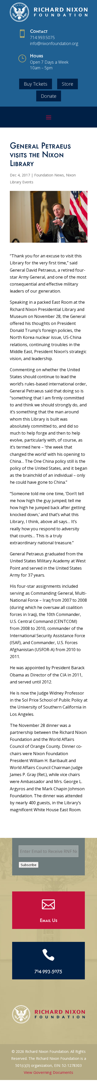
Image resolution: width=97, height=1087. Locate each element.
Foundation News (49, 175)
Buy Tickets (35, 84)
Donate (48, 96)
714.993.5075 (42, 37)
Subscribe (28, 864)
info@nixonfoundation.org (54, 43)
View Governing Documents (48, 1072)
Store (67, 84)
